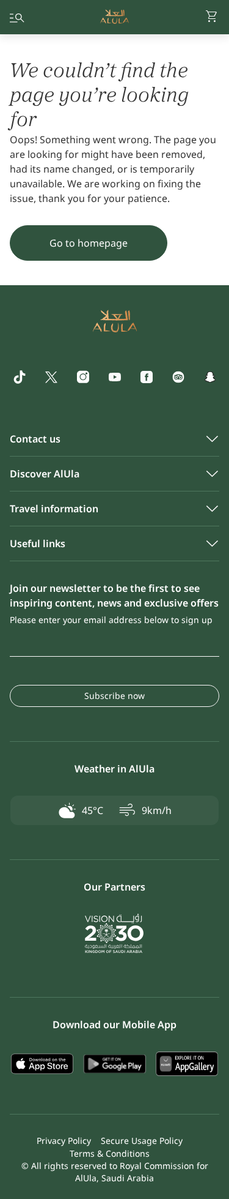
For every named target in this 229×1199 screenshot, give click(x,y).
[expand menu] (17, 17)
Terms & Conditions (110, 1153)
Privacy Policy (64, 1140)
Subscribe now (114, 695)
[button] (212, 17)
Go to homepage (88, 243)
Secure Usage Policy (142, 1140)
